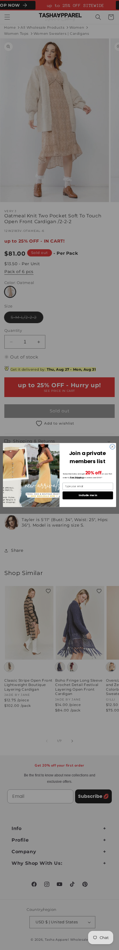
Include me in (88, 495)
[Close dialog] (112, 446)
